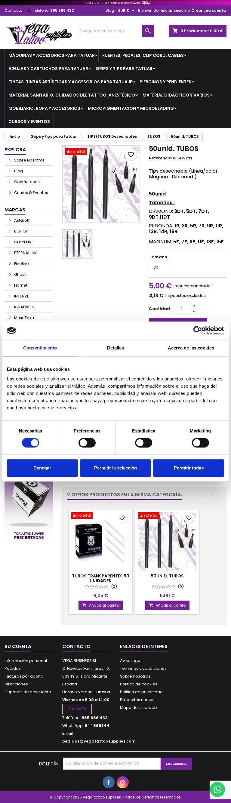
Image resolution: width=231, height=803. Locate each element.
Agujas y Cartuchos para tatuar (48, 69)
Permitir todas (189, 467)
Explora (15, 149)
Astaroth (22, 220)
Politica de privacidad (141, 692)
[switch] (87, 443)
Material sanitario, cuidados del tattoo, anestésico (71, 95)
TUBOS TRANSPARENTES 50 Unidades (100, 578)
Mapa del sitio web (138, 707)
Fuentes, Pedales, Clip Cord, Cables (143, 55)
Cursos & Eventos (30, 192)
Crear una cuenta (208, 10)
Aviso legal (130, 660)
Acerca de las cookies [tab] (191, 347)
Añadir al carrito (100, 605)
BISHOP (20, 231)
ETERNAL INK (25, 253)
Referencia (160, 158)
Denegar (42, 467)
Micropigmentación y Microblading (131, 108)
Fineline (21, 263)
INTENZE (21, 296)
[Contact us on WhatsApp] (217, 789)
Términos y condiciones (143, 668)
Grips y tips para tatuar (124, 69)
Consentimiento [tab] (40, 347)
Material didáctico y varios (176, 95)
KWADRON (23, 307)
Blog (110, 10)
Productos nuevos (138, 700)
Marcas (15, 209)
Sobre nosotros (135, 676)
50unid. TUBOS (167, 576)
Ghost (19, 274)
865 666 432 (62, 10)
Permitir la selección (115, 467)
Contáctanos (26, 182)
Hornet (20, 285)
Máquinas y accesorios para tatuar (51, 55)
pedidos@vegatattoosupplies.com (99, 741)
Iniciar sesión (173, 10)
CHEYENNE (23, 242)
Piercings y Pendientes (165, 82)
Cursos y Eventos (29, 121)
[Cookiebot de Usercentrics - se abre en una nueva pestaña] (197, 330)
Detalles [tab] (115, 347)
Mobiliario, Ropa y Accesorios (44, 108)
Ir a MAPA (77, 708)
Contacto (13, 10)
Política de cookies (138, 684)
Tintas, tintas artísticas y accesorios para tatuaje (70, 82)
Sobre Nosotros (29, 160)
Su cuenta (18, 646)
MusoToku (23, 318)
